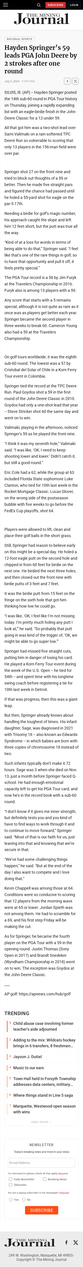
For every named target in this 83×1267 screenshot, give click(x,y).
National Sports (20, 39)
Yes (16, 1199)
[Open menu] (5, 5)
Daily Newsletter (24, 1179)
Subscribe (56, 5)
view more (40, 1122)
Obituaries (20, 1185)
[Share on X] (75, 81)
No (29, 1199)
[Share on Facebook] (67, 81)
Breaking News (57, 1179)
